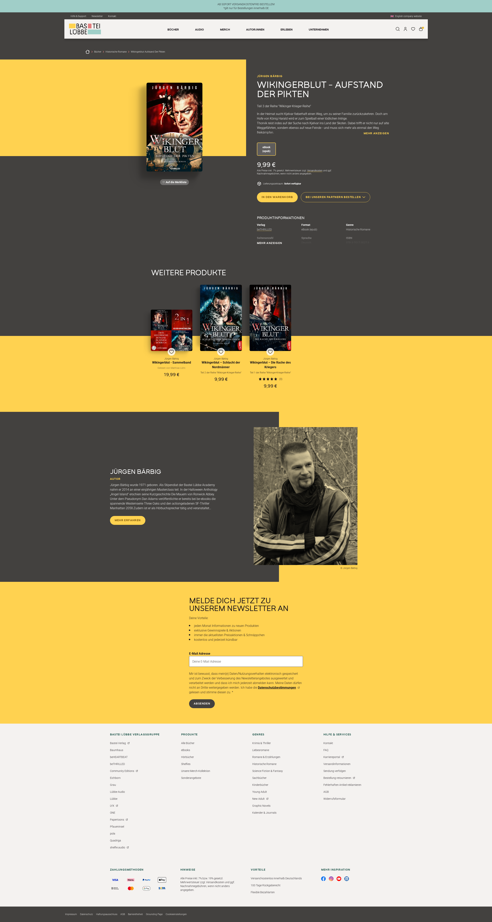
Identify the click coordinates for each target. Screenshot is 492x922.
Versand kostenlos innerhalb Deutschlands (276, 878)
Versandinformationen (336, 764)
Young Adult (259, 791)
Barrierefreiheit (135, 914)
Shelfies (185, 764)
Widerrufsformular (334, 798)
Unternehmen (319, 29)
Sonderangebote (191, 777)
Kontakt (112, 16)
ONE (112, 812)
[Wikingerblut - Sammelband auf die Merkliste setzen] (172, 330)
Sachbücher (259, 777)
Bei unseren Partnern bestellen (333, 197)
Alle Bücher (187, 743)
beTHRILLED (264, 229)
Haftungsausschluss (106, 914)
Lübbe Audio (117, 791)
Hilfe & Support (78, 16)
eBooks (185, 750)
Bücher (97, 51)
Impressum (71, 914)
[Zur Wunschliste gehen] (413, 29)
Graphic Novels (261, 805)
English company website (408, 16)
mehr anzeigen (376, 133)
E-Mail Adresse (199, 653)
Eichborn (115, 777)
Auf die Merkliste (175, 183)
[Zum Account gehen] (405, 29)
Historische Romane (116, 51)
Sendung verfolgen (334, 770)
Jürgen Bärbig (270, 76)
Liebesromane (260, 750)
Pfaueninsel (117, 826)
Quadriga (115, 840)
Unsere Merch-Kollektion (195, 770)
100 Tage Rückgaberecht (266, 885)
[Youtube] (339, 878)
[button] (172, 349)
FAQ (325, 750)
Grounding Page (154, 914)
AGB (326, 791)
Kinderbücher (260, 784)
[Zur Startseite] (87, 51)
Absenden (202, 703)
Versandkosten (314, 170)
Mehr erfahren (128, 520)
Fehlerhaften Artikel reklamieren (342, 784)
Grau (113, 784)
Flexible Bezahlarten (263, 892)
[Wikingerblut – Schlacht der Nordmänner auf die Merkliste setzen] (221, 318)
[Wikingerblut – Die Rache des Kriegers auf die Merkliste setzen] (270, 318)
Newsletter (97, 16)
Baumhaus (116, 750)
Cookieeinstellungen (176, 914)
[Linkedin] (346, 878)
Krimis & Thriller (261, 743)
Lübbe (113, 798)
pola (112, 833)
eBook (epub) (266, 149)
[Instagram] (331, 878)
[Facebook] (323, 878)
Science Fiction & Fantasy (267, 770)
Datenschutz (86, 914)
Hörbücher (187, 757)
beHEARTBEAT (119, 757)
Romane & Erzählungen (266, 757)
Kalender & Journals (264, 812)
